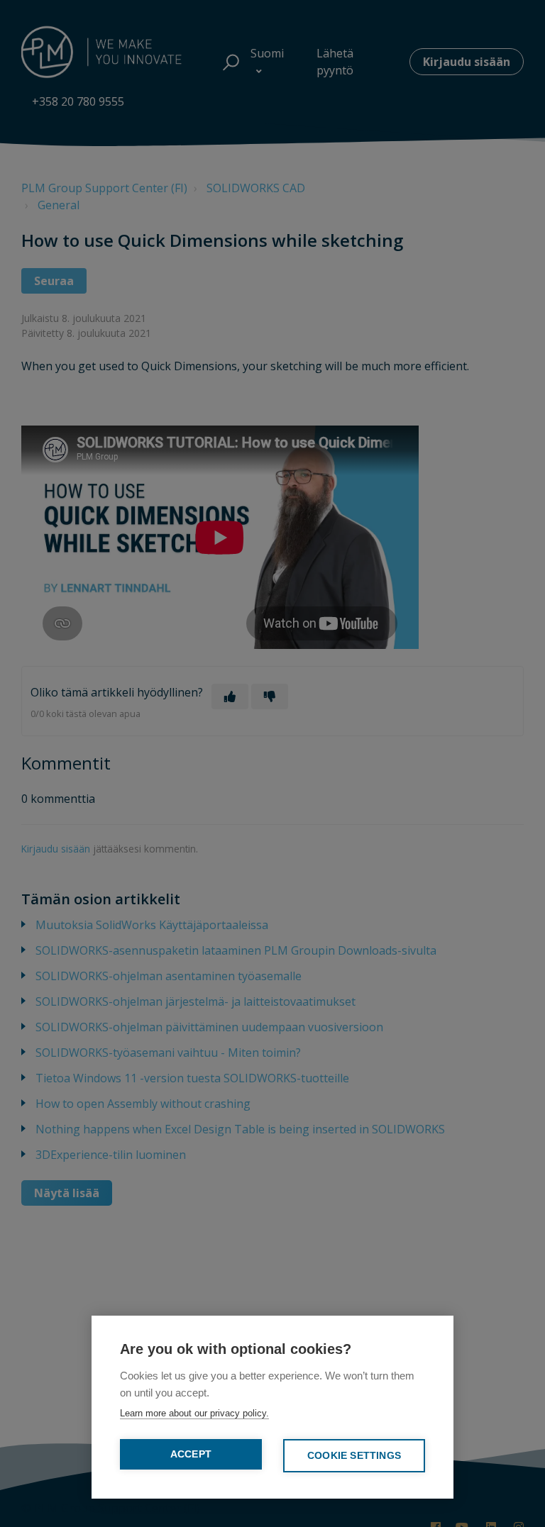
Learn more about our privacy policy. (194, 1413)
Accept (190, 1454)
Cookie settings (354, 1455)
